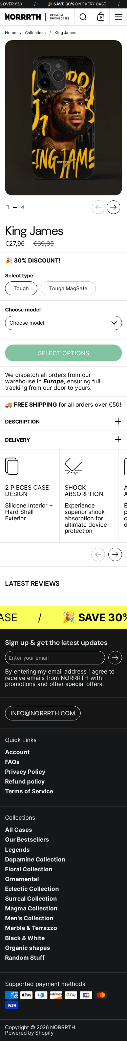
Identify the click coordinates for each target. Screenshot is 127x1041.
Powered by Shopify (29, 1033)
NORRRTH (62, 1027)
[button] (83, 16)
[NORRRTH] (37, 16)
